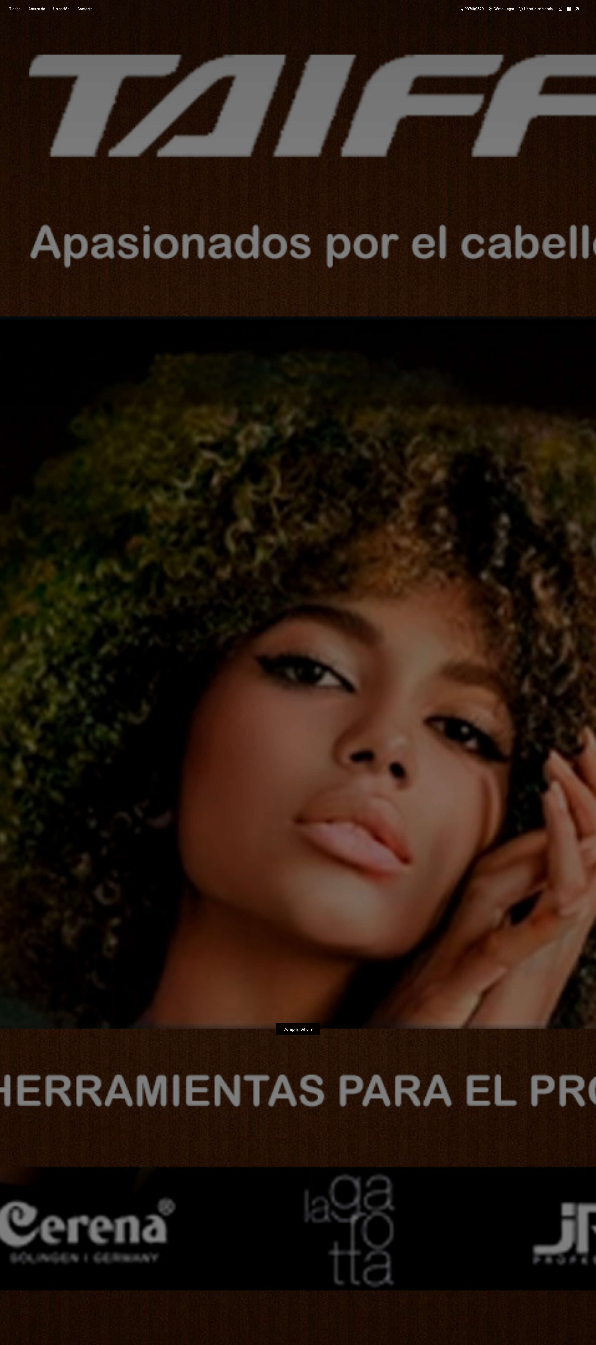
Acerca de (36, 9)
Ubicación (61, 9)
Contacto (85, 9)
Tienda (14, 9)
